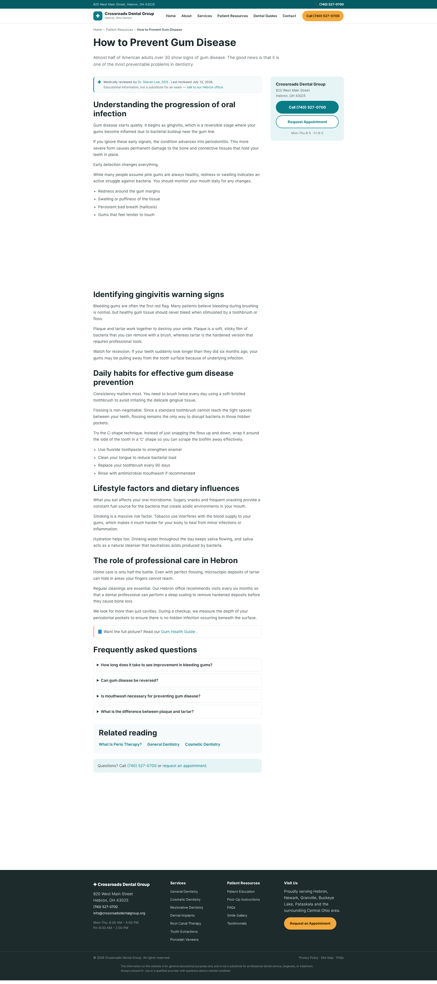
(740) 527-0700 (142, 765)
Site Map (327, 957)
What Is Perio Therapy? (120, 744)
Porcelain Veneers (184, 940)
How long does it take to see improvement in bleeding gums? (156, 665)
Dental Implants (182, 915)
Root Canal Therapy (185, 923)
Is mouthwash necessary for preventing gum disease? (150, 696)
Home (171, 16)
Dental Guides (265, 16)
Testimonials (237, 923)
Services (204, 16)
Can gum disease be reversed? (129, 680)
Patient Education (241, 892)
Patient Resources (232, 16)
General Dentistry (163, 744)
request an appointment (184, 765)
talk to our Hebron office (205, 87)
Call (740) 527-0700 (323, 16)
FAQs (231, 907)
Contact (289, 16)
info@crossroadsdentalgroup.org (119, 913)
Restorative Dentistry (186, 907)
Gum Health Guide (178, 631)
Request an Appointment (310, 923)
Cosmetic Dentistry (202, 744)
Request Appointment (307, 122)
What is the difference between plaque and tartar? (147, 711)
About (186, 16)
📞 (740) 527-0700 (329, 4)
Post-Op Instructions (243, 900)
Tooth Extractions (184, 932)
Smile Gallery (237, 915)
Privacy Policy (308, 957)
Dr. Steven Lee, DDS (153, 82)
